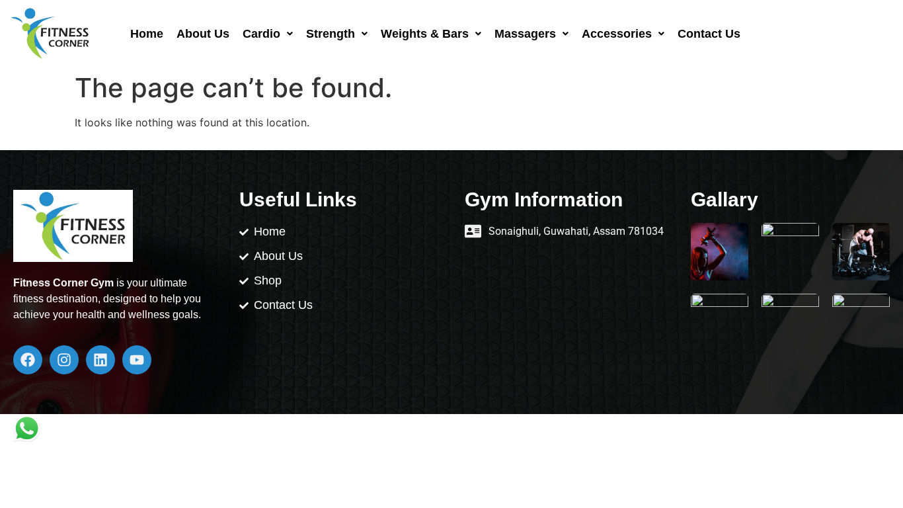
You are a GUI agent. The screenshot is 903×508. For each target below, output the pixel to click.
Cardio (261, 33)
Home (146, 33)
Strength (330, 33)
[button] (267, 33)
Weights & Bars (425, 33)
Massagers (525, 33)
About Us (203, 33)
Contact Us (709, 33)
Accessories (617, 33)
